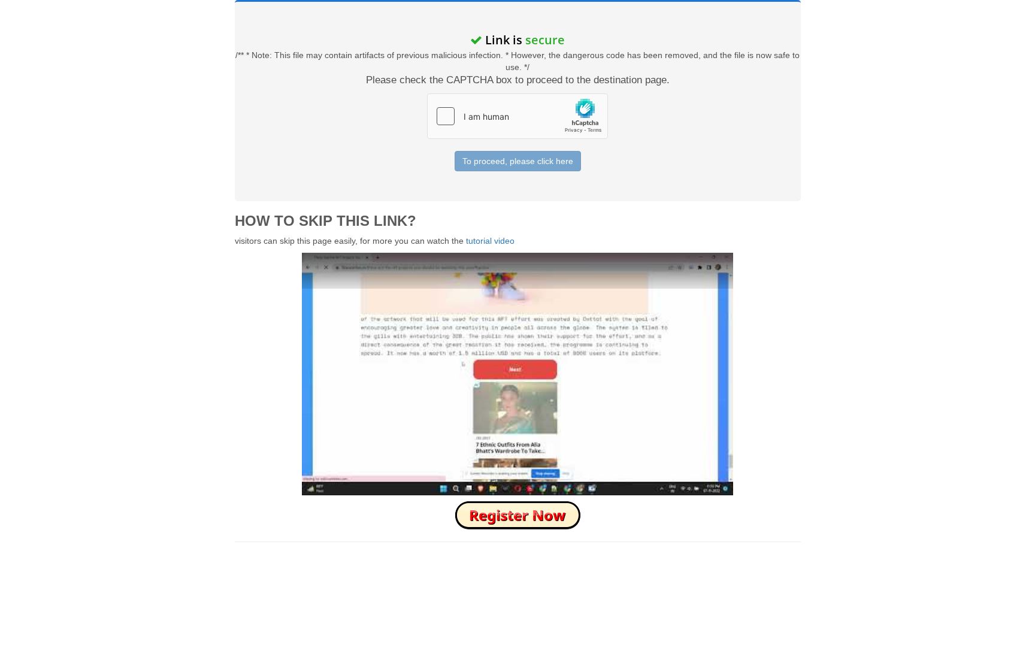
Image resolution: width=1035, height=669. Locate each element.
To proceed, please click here (517, 161)
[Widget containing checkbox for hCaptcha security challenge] (517, 116)
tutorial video (490, 241)
